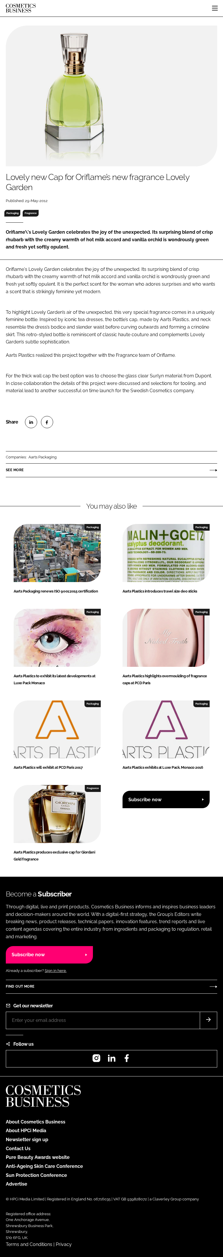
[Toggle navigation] (215, 8)
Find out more (20, 986)
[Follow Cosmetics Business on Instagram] (96, 1060)
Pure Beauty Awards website (38, 1157)
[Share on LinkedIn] (31, 422)
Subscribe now (144, 799)
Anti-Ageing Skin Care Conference (44, 1166)
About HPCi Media (26, 1130)
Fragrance (31, 213)
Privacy (64, 1244)
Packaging (12, 213)
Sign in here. (55, 970)
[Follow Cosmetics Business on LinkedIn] (111, 1060)
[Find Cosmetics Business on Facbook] (126, 1060)
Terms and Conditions (29, 1244)
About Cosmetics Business (35, 1122)
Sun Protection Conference (36, 1175)
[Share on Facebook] (47, 422)
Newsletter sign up (27, 1139)
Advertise (16, 1184)
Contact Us (18, 1148)
